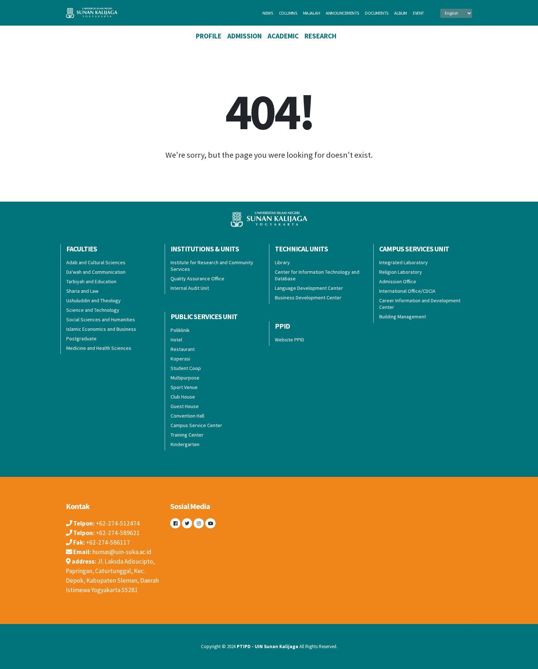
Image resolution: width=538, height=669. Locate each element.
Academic (283, 35)
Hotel (176, 339)
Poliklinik (180, 330)
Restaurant (183, 349)
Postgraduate (81, 338)
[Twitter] (187, 523)
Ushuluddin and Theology (93, 300)
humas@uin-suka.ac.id (122, 552)
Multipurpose (185, 377)
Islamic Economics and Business (101, 329)
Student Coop (186, 368)
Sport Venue (184, 387)
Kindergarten (185, 444)
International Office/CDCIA (407, 291)
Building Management (402, 316)
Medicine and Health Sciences (98, 348)
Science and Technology (92, 310)
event (418, 13)
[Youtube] (210, 523)
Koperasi (180, 358)
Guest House (185, 406)
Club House (183, 396)
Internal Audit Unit (190, 288)
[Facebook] (175, 523)
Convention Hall (187, 415)
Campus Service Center (196, 425)
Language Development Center (309, 288)
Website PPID (289, 339)
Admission (244, 35)
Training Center (187, 434)
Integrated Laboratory (403, 262)
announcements (342, 13)
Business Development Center (308, 297)
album (400, 13)
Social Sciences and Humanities (100, 319)
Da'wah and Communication (96, 272)
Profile (208, 35)
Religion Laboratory (400, 272)
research (320, 35)
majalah (311, 13)
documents (376, 13)
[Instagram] (199, 523)
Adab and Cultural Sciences (96, 262)
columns (288, 13)
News (267, 13)
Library (282, 262)
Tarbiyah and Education (91, 281)
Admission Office (397, 281)
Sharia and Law (82, 291)
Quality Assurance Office (197, 278)
